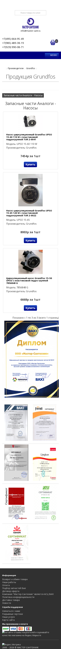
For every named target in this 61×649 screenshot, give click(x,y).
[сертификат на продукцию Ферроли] (45, 422)
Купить (30, 164)
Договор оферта (10, 591)
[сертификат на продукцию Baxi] (16, 422)
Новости (6, 603)
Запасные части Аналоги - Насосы (23, 95)
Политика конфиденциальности (18, 597)
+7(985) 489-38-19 (13, 43)
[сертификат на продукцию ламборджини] (16, 462)
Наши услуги (8, 616)
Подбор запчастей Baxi (14, 588)
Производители (16, 68)
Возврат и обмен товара (15, 579)
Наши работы (9, 582)
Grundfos (30, 68)
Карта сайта (8, 619)
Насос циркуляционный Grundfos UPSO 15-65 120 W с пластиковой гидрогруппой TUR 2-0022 (29, 213)
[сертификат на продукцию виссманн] (16, 502)
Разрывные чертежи (12, 614)
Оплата (6, 585)
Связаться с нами (11, 611)
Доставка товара (11, 600)
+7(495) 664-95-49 (13, 38)
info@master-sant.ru (30, 30)
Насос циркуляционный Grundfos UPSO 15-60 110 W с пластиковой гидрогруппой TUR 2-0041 (29, 137)
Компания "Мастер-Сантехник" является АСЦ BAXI (28, 594)
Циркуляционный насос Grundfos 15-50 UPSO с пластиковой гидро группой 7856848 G (29, 280)
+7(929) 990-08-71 (13, 47)
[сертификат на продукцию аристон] (45, 462)
